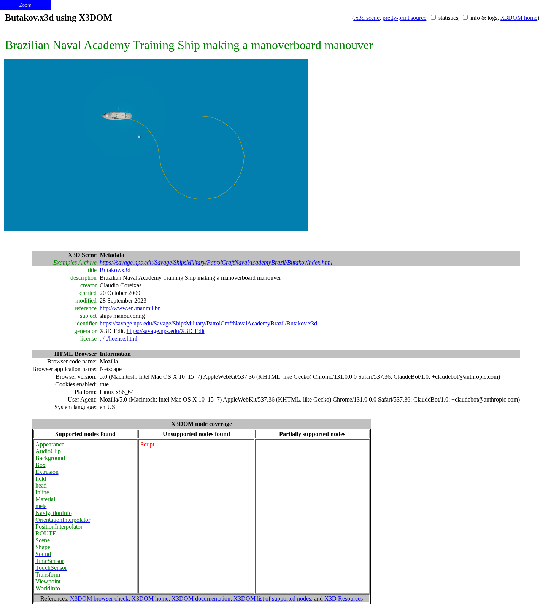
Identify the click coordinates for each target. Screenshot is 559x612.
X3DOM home (518, 17)
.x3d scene (367, 17)
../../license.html (118, 338)
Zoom (25, 5)
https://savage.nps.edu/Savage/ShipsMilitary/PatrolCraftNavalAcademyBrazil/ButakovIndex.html (216, 262)
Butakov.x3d (115, 270)
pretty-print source (404, 17)
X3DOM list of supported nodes (272, 598)
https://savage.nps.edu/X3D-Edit (166, 331)
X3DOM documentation (201, 598)
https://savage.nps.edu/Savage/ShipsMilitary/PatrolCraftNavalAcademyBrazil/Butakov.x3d (208, 323)
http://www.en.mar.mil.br (130, 308)
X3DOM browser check (99, 598)
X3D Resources (343, 598)
